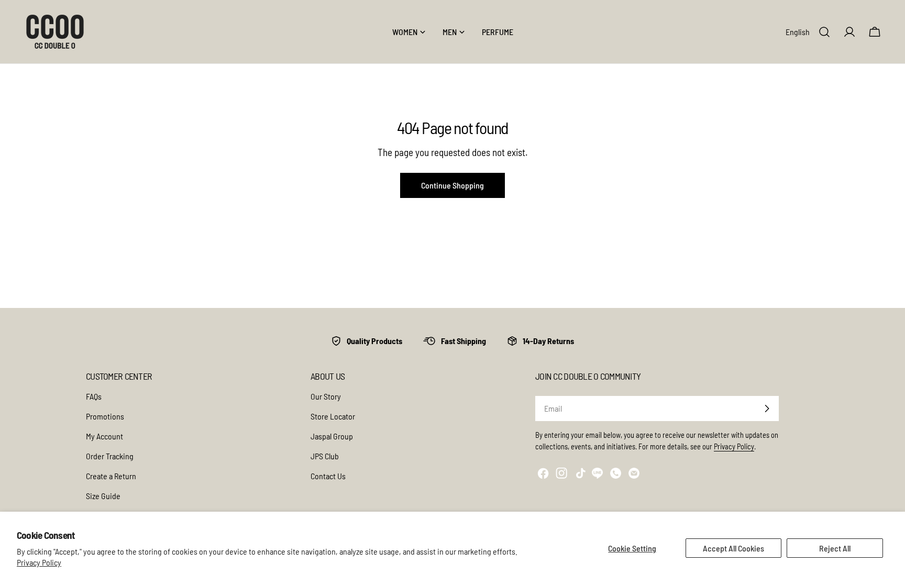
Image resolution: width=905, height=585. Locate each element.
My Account (104, 436)
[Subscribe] (767, 409)
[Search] (824, 31)
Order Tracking (110, 456)
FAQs (94, 396)
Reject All (835, 548)
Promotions (105, 416)
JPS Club (325, 456)
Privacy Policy (39, 562)
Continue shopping (452, 185)
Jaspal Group (332, 436)
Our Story (326, 396)
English (798, 32)
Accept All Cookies (733, 548)
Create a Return (111, 476)
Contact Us (328, 476)
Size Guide (103, 496)
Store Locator (333, 416)
